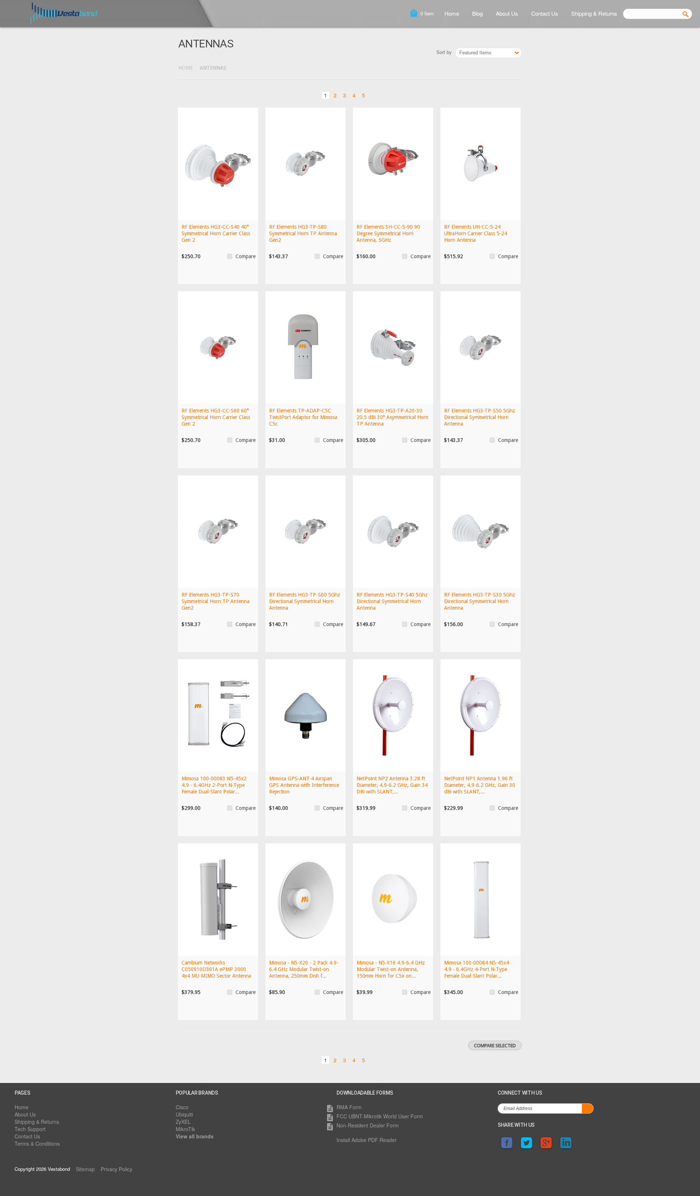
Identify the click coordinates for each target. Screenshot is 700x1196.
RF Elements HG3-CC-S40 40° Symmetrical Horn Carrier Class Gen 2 (216, 233)
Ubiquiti (184, 1114)
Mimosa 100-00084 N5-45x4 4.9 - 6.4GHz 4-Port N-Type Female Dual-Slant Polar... (476, 969)
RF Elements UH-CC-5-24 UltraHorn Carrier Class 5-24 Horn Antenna (475, 233)
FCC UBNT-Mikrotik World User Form (380, 1116)
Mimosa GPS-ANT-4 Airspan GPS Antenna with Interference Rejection (304, 785)
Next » (375, 94)
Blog (477, 13)
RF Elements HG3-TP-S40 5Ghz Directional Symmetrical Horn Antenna (392, 601)
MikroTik (185, 1129)
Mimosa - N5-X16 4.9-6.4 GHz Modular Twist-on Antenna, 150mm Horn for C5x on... (391, 969)
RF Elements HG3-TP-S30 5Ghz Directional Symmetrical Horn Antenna (479, 601)
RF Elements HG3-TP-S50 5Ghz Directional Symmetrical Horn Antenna (479, 417)
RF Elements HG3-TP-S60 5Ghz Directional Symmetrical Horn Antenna (304, 601)
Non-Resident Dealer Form (368, 1125)
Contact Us (544, 13)
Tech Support (30, 1129)
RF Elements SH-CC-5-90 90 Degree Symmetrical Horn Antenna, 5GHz (388, 233)
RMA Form (349, 1107)
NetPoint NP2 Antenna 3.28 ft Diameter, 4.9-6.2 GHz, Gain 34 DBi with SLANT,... (392, 785)
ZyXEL (183, 1121)
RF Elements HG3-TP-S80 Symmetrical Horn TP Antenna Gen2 (303, 233)
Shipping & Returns (594, 13)
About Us (507, 13)
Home (451, 13)
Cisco (182, 1107)
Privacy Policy (116, 1169)
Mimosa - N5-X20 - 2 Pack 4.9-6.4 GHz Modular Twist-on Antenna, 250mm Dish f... (303, 969)
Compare (246, 256)
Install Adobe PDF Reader (367, 1139)
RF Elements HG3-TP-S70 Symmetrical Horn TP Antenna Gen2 (215, 601)
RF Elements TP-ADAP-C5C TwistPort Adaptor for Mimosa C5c (303, 417)
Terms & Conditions (37, 1143)
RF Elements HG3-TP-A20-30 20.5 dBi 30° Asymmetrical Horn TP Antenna (392, 417)
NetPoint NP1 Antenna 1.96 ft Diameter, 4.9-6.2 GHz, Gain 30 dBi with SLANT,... (479, 785)
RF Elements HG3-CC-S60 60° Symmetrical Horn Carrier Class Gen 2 (216, 417)
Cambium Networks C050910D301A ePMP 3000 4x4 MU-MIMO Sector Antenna (216, 969)
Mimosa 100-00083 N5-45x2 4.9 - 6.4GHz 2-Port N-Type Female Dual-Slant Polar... (214, 785)
